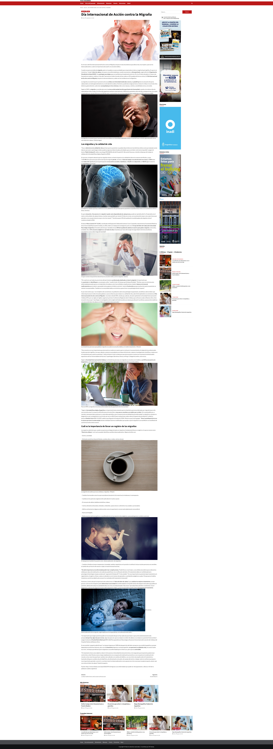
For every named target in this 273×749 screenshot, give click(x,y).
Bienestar (109, 3)
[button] (192, 3)
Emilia (83, 18)
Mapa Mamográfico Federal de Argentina (181, 312)
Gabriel (83, 708)
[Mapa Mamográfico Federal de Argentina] (145, 693)
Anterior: (93, 675)
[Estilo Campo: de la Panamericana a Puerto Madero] (93, 693)
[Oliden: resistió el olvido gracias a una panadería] (165, 285)
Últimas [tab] (163, 252)
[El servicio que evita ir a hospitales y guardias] (119, 693)
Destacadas (89, 700)
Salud (128, 3)
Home (81, 3)
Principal (110, 700)
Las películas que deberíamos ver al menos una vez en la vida (180, 261)
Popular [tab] (170, 252)
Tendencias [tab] (178, 252)
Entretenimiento (180, 259)
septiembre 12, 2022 (90, 18)
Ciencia (115, 3)
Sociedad (177, 284)
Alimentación (100, 3)
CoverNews (144, 746)
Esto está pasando (90, 3)
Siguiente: (153, 675)
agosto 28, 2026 (89, 708)
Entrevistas (122, 3)
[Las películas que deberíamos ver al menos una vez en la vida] (165, 260)
